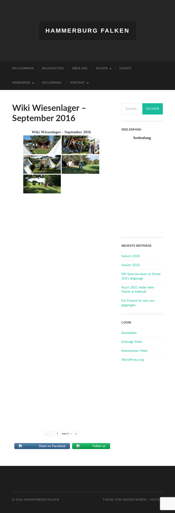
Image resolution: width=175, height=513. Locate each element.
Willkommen (23, 68)
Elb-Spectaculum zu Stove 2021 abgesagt (140, 276)
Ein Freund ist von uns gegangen (138, 303)
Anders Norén (134, 500)
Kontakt (77, 82)
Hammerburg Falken (87, 30)
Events (125, 68)
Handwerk (21, 82)
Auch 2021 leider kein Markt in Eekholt (137, 290)
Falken (102, 68)
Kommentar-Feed (134, 350)
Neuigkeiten (53, 68)
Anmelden (129, 333)
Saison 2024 (130, 256)
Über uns (80, 68)
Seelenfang (52, 82)
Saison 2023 (130, 265)
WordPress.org (132, 359)
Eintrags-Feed (131, 341)
